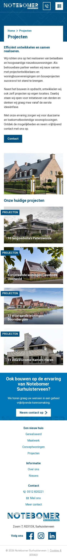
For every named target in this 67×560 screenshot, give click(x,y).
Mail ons (35, 498)
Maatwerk (33, 440)
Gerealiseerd (34, 434)
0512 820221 (35, 491)
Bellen (47, 6)
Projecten (33, 453)
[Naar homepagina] (33, 517)
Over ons (33, 469)
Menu (59, 6)
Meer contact (33, 504)
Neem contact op (31, 412)
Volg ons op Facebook (30, 536)
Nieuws (33, 475)
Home (11, 30)
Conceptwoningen (33, 447)
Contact (13, 138)
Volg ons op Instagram (41, 536)
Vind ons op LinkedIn (52, 536)
